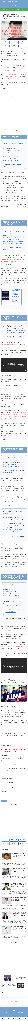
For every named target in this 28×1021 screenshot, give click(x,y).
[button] (22, 46)
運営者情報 (20, 1012)
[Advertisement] (14, 112)
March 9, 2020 (19, 336)
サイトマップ (8, 1014)
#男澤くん (16, 144)
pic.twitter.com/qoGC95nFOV (10, 531)
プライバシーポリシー (8, 1012)
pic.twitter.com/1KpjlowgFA (17, 332)
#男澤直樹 (21, 144)
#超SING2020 (18, 529)
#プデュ (21, 241)
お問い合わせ (20, 1014)
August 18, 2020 (7, 472)
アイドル (4, 800)
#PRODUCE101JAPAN (9, 241)
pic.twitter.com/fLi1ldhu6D (9, 614)
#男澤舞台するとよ (8, 144)
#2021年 (8, 612)
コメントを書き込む (14, 997)
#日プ (17, 241)
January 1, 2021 (7, 620)
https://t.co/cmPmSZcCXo (9, 464)
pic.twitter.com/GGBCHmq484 (11, 466)
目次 (12, 130)
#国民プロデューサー (13, 239)
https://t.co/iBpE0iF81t (8, 529)
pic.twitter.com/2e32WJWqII (15, 243)
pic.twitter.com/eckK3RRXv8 (10, 160)
